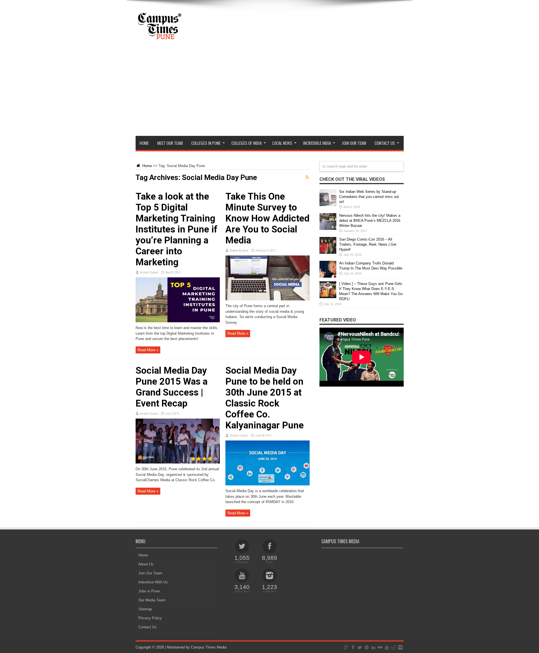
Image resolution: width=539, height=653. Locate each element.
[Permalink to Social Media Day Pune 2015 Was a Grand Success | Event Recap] (178, 462)
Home (144, 143)
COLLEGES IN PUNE (206, 143)
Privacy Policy (150, 618)
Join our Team (354, 143)
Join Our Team (150, 573)
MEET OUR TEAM (170, 143)
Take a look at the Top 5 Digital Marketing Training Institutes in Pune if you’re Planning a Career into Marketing (177, 229)
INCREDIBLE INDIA (317, 143)
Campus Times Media (209, 647)
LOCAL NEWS (282, 143)
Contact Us (147, 627)
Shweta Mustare (239, 250)
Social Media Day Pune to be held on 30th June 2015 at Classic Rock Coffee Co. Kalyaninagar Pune (264, 398)
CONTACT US (384, 143)
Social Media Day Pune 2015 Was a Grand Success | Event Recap (171, 387)
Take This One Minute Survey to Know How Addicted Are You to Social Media (267, 218)
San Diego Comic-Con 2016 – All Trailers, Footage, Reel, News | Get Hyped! (367, 244)
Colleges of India (246, 143)
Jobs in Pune (149, 591)
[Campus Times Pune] (159, 37)
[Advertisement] (270, 93)
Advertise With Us (153, 582)
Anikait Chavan (149, 272)
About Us (146, 564)
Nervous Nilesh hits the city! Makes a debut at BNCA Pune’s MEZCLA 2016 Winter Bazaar (369, 220)
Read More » (148, 350)
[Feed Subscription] (307, 177)
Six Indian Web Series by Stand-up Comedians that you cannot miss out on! (369, 196)
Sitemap (145, 609)
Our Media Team (151, 600)
